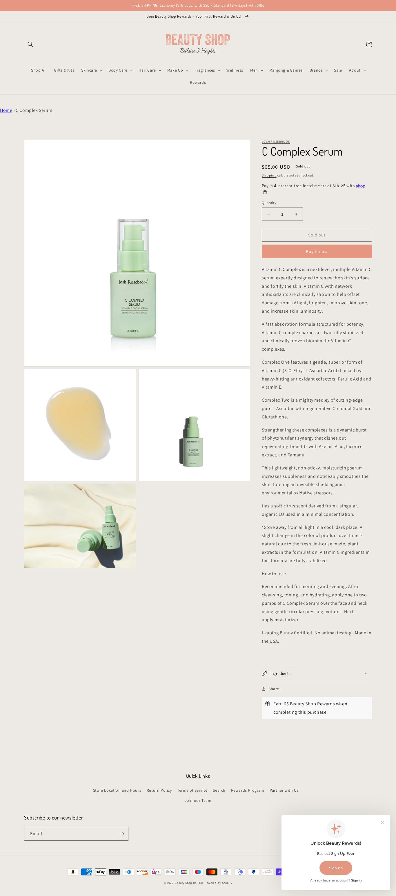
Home (6, 110)
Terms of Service (192, 790)
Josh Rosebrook (276, 141)
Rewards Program (247, 790)
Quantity (269, 202)
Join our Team (198, 800)
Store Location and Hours (117, 790)
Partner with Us (284, 790)
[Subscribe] (121, 834)
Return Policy (159, 790)
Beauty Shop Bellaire (189, 883)
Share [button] (273, 688)
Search (219, 790)
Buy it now (317, 251)
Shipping (269, 175)
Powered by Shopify (218, 883)
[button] (30, 44)
